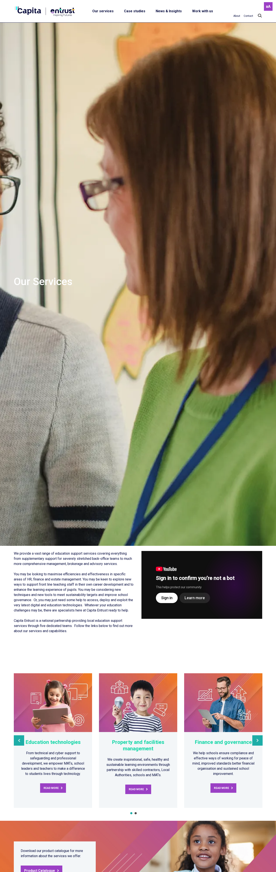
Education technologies (53, 742)
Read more (51, 788)
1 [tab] (131, 813)
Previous (19, 740)
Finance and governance (223, 742)
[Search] (258, 16)
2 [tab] (136, 813)
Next (257, 740)
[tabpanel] (53, 740)
